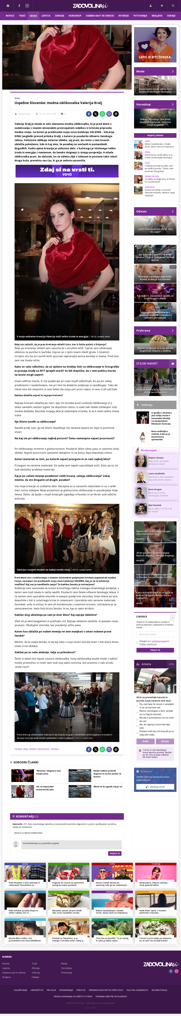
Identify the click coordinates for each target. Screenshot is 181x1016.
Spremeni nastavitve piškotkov (106, 990)
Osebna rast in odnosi (100, 15)
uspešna (55, 749)
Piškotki (81, 990)
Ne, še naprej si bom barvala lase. (154, 726)
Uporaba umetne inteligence (111, 996)
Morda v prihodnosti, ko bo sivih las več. (156, 719)
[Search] (173, 5)
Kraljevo (157, 15)
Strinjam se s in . (154, 642)
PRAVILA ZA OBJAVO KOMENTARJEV (28, 833)
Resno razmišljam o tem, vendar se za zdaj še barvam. (156, 712)
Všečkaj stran (157, 786)
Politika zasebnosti (137, 990)
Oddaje (171, 15)
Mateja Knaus (25, 113)
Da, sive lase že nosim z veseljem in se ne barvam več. (156, 706)
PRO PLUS (51, 990)
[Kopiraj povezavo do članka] (116, 114)
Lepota (46, 15)
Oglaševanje (20, 990)
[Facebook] (19, 5)
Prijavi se (115, 853)
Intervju (123, 15)
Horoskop (75, 15)
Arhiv (171, 664)
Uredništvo (37, 990)
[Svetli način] (161, 5)
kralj (25, 749)
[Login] (150, 5)
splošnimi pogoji (159, 641)
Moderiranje (66, 990)
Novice (10, 15)
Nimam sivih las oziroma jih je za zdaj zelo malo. (156, 733)
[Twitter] (95, 114)
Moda (33, 15)
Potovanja (140, 15)
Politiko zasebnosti (148, 644)
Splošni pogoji (159, 990)
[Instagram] (27, 5)
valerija (18, 749)
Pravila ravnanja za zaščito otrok (73, 996)
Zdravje (59, 15)
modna (32, 749)
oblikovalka (43, 749)
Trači (22, 15)
